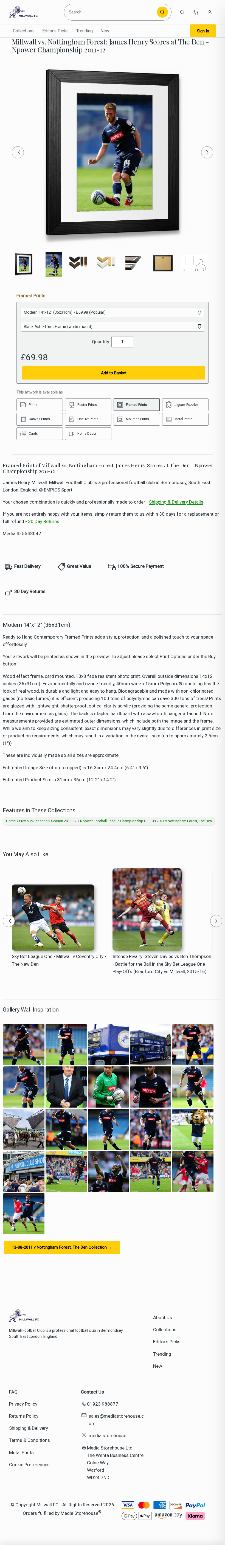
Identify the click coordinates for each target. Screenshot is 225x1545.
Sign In (203, 31)
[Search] (162, 12)
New (104, 30)
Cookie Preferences (29, 1464)
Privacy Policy (23, 1404)
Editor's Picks (55, 30)
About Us (162, 1317)
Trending (84, 30)
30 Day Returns (43, 521)
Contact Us (92, 1392)
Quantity (100, 341)
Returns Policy (23, 1416)
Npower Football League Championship (111, 821)
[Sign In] (209, 12)
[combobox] (111, 12)
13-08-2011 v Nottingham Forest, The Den (179, 821)
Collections (24, 30)
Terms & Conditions (29, 1440)
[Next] (207, 152)
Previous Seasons (33, 821)
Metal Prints (21, 1452)
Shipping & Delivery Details (176, 502)
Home (11, 821)
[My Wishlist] (182, 12)
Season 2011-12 (64, 821)
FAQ (13, 1392)
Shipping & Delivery (28, 1428)
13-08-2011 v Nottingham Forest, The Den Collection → (62, 1247)
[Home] (34, 12)
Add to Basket (113, 372)
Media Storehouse (79, 1513)
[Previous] (18, 152)
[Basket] (196, 12)
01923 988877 (102, 1404)
